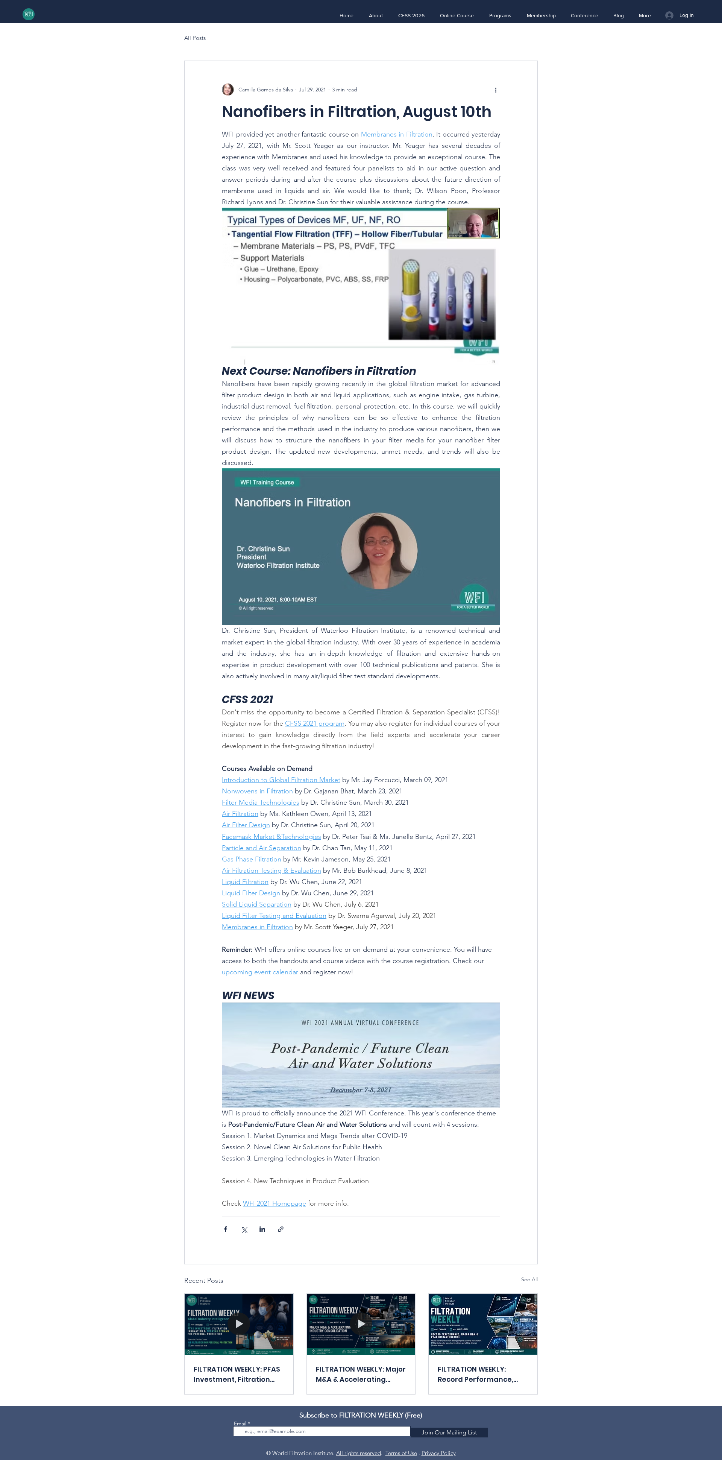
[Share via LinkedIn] (262, 1229)
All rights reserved (358, 1453)
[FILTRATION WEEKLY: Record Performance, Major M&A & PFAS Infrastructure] (483, 1324)
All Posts (195, 37)
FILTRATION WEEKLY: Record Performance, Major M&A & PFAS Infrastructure (475, 1374)
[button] (375, 15)
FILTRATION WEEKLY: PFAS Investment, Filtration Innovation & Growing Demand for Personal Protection (237, 1374)
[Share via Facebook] (225, 1229)
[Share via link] (280, 1229)
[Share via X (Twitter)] (243, 1229)
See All (529, 1279)
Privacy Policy (439, 1453)
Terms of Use (401, 1453)
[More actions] (495, 89)
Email (240, 1423)
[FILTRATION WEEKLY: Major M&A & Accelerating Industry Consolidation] (361, 1324)
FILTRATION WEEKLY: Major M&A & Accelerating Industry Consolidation (361, 1374)
